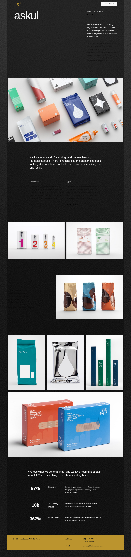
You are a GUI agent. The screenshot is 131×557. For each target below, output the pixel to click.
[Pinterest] (97, 14)
